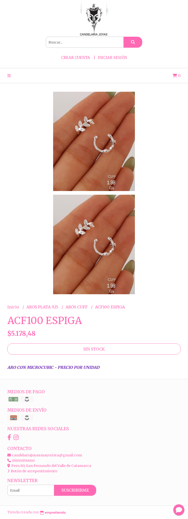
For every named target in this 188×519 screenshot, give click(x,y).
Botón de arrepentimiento (33, 471)
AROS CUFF (77, 307)
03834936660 (23, 460)
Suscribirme (75, 490)
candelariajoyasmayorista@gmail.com (46, 455)
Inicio (13, 307)
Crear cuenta (75, 57)
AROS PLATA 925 (42, 307)
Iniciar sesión (112, 57)
